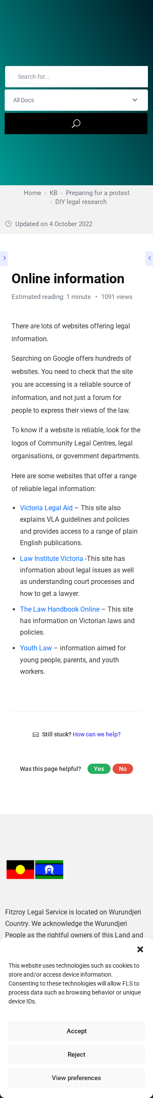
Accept (77, 1031)
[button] (140, 948)
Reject (76, 1054)
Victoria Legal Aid (46, 508)
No (123, 768)
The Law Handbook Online (59, 609)
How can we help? (97, 734)
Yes (99, 768)
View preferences (76, 1078)
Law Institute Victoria (51, 559)
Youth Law (36, 648)
